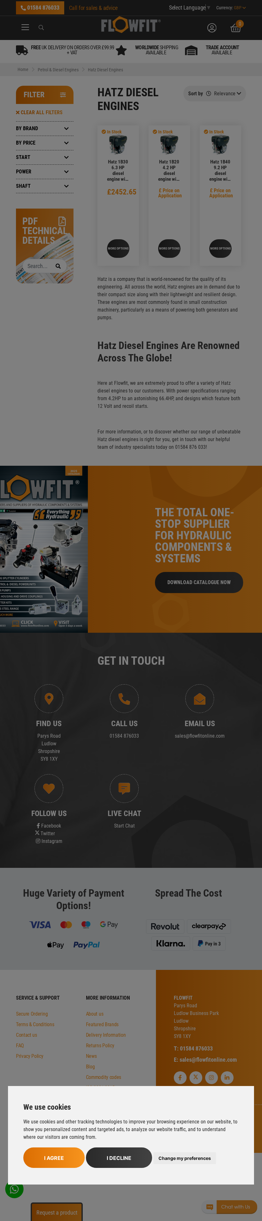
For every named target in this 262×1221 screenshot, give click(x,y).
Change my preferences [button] (184, 1158)
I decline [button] (119, 1158)
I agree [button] (54, 1158)
